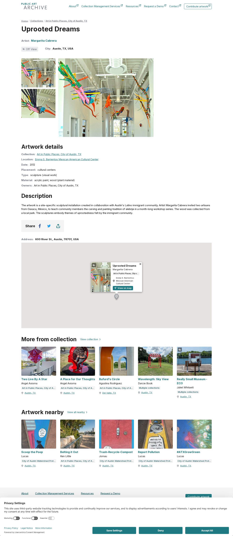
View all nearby (76, 412)
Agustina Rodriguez (110, 383)
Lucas (24, 456)
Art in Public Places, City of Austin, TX (66, 20)
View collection (89, 339)
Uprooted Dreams (124, 265)
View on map (124, 288)
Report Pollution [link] (149, 452)
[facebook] (40, 226)
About (72, 6)
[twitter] (49, 226)
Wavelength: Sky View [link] (153, 379)
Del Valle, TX (109, 392)
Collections (36, 20)
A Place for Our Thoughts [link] (77, 379)
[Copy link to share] (58, 226)
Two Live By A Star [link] (34, 379)
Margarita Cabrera (44, 40)
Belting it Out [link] (69, 452)
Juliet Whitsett (185, 387)
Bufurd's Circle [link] (109, 379)
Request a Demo (154, 6)
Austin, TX (30, 392)
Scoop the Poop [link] (32, 452)
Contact (174, 6)
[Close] (140, 264)
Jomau (103, 456)
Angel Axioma (29, 383)
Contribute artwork (197, 7)
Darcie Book (145, 383)
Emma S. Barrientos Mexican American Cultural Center (66, 159)
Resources (132, 6)
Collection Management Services (100, 6)
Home (24, 21)
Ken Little (65, 456)
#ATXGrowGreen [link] (188, 452)
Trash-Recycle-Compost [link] (116, 452)
